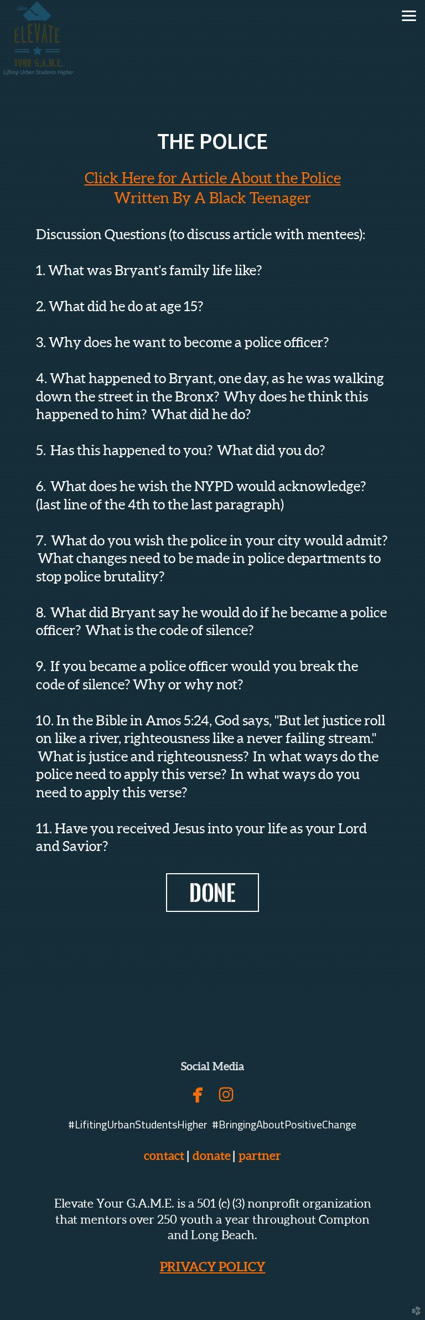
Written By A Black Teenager (212, 197)
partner (258, 1155)
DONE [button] (212, 892)
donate (212, 1155)
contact (164, 1155)
